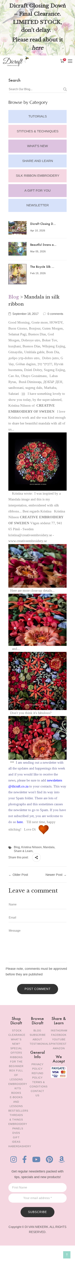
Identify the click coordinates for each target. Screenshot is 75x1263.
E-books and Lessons (16, 1102)
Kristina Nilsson (31, 847)
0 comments (55, 313)
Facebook (58, 1034)
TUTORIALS (37, 116)
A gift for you (37, 190)
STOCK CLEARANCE (16, 1033)
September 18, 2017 (25, 313)
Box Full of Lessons (16, 1075)
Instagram (59, 1030)
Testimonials (40, 1043)
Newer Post (54, 875)
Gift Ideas (16, 1139)
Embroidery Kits (17, 1086)
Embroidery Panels (17, 1126)
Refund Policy (37, 1075)
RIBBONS (16, 1057)
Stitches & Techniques (37, 131)
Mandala (48, 847)
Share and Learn (37, 161)
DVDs (16, 1132)
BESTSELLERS (18, 1110)
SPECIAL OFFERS (16, 1050)
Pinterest (59, 1043)
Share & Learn (23, 851)
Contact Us (37, 1093)
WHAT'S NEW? (16, 1041)
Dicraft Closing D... (43, 223)
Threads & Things (16, 1117)
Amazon (59, 1048)
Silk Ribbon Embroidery (37, 175)
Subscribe (38, 1034)
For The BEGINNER (16, 1064)
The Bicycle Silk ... (42, 266)
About (37, 1039)
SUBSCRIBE (37, 1212)
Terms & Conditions (39, 1084)
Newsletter (37, 205)
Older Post (20, 875)
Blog (13, 297)
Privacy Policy (37, 1066)
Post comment (38, 989)
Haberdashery (19, 1146)
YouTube (59, 1039)
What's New (37, 146)
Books (16, 1092)
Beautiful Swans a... (43, 244)
